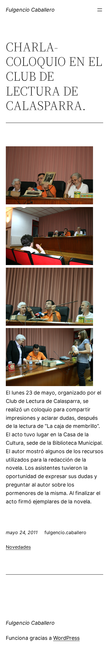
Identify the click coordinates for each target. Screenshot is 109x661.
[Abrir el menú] (99, 9)
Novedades (18, 547)
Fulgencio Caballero (30, 10)
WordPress (66, 638)
